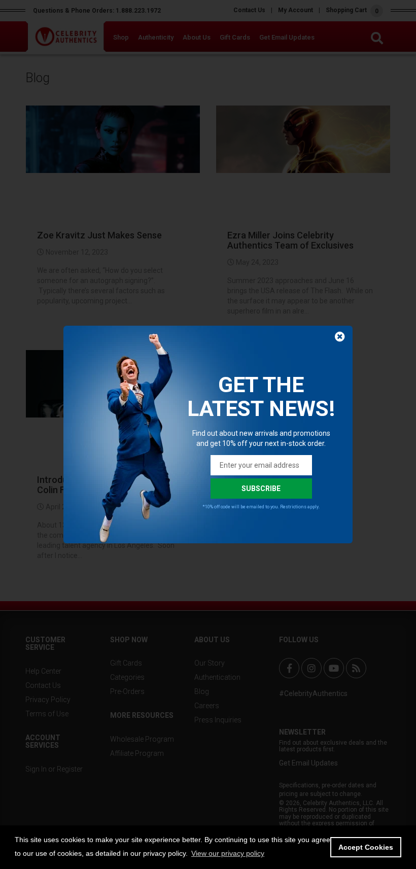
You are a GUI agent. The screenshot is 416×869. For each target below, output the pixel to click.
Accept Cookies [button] (365, 847)
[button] (228, 853)
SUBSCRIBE (261, 488)
